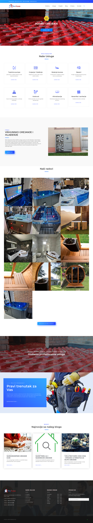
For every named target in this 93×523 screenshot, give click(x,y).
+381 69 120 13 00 (18, 1)
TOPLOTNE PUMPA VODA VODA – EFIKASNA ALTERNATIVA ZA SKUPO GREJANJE (75, 458)
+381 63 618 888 (26, 1)
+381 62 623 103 (33, 1)
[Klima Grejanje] (14, 6)
